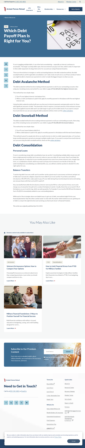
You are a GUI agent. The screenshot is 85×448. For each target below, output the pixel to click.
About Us (61, 2)
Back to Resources (10, 17)
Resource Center (69, 387)
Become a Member (70, 391)
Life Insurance (29, 9)
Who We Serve (39, 9)
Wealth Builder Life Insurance (55, 412)
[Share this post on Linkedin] (6, 80)
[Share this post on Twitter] (6, 75)
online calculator (68, 111)
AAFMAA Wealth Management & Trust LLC (69, 418)
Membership (48, 9)
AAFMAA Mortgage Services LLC (73, 411)
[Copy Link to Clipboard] (6, 86)
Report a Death (69, 403)
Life (51, 428)
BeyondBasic (51, 384)
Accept (74, 441)
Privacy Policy (57, 437)
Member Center (71, 2)
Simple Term (50, 399)
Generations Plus (51, 424)
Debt (6, 26)
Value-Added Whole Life (53, 408)
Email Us (24, 391)
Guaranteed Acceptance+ (54, 416)
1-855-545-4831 (20, 2)
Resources (60, 9)
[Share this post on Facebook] (6, 69)
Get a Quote (75, 9)
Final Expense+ (51, 420)
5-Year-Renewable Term (53, 395)
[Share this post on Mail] (6, 64)
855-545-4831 (14, 391)
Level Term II (50, 391)
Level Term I (50, 388)
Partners (67, 407)
